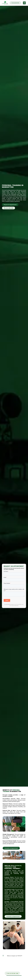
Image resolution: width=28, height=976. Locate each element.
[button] (24, 3)
